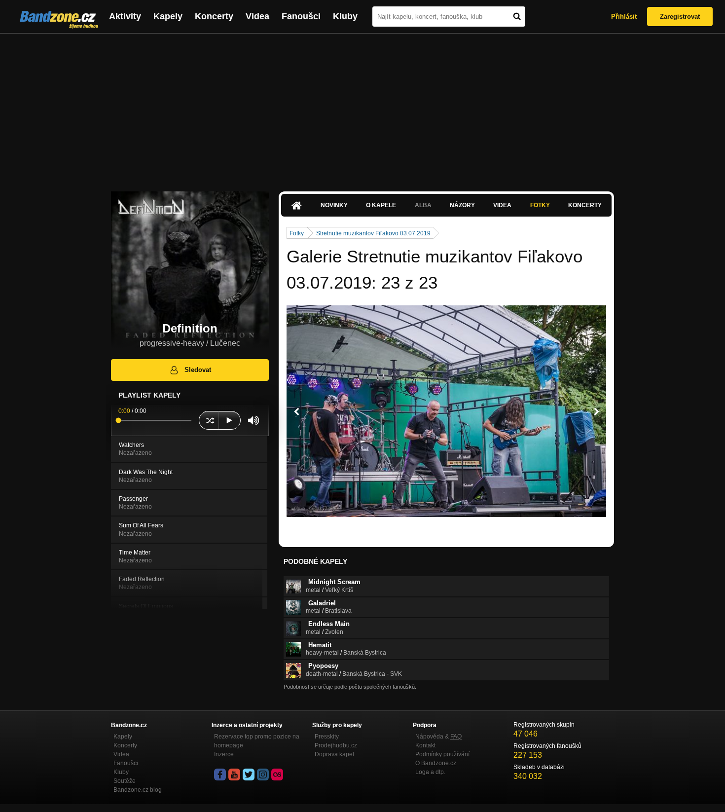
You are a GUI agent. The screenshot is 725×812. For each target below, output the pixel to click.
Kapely (167, 16)
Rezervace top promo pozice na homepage (256, 741)
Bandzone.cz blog (137, 789)
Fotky (540, 205)
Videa (257, 16)
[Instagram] (263, 774)
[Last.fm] (277, 774)
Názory (462, 205)
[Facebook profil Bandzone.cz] (220, 774)
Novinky (334, 205)
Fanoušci (301, 16)
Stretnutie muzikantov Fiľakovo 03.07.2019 (373, 233)
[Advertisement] (362, 107)
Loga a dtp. (430, 772)
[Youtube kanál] (234, 774)
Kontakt (425, 745)
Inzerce (224, 754)
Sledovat (197, 369)
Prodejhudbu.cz (336, 745)
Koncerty (214, 16)
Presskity (327, 736)
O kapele (381, 205)
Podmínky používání (442, 754)
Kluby (345, 16)
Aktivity (125, 16)
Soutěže (124, 780)
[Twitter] (248, 774)
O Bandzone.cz (435, 763)
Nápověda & (438, 736)
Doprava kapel (334, 754)
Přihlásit (624, 16)
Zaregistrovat (680, 16)
